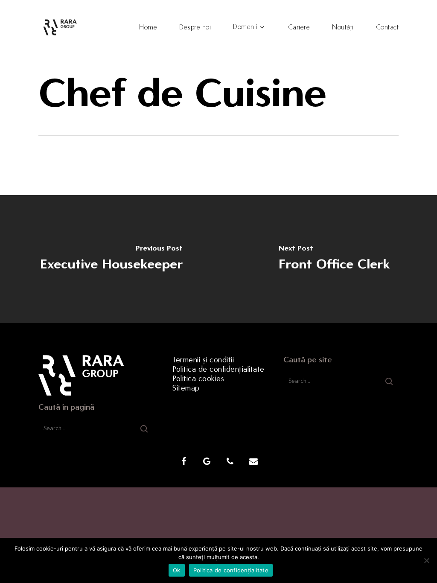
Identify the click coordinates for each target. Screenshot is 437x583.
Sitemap (186, 388)
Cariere (299, 27)
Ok (177, 570)
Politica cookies (198, 378)
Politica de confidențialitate (218, 369)
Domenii (245, 27)
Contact (387, 27)
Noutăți (343, 27)
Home (148, 27)
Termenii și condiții (203, 360)
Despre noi (195, 27)
